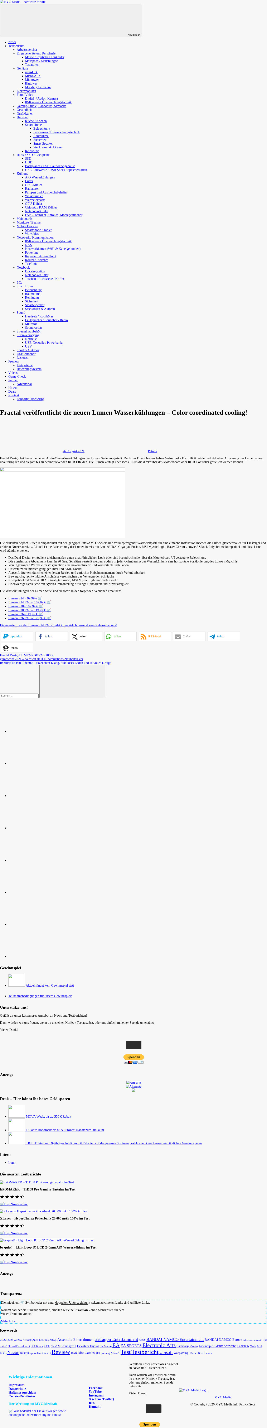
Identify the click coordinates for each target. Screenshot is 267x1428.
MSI (259, 1346)
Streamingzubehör (29, 331)
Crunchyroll (68, 1346)
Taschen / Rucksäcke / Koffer (44, 279)
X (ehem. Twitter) (101, 1399)
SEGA (115, 1353)
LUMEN (25, 655)
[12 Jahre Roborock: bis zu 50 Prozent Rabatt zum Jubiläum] (17, 1130)
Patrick (152, 451)
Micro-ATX (33, 76)
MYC (3, 1353)
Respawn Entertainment (39, 1353)
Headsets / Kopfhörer (39, 316)
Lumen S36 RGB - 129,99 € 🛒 (29, 618)
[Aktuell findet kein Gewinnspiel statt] (17, 985)
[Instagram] (39, 828)
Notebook (23, 267)
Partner (13, 380)
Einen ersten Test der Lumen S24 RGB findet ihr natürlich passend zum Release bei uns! (58, 625)
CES (47, 1346)
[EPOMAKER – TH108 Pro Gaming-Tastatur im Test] (37, 1182)
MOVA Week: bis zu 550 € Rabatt (48, 1116)
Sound (21, 312)
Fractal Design (9, 655)
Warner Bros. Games (200, 1353)
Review (22, 1204)
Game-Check (17, 376)
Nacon (13, 1352)
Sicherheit (40, 140)
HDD (29, 162)
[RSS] (39, 924)
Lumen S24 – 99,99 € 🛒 (25, 598)
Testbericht (145, 1351)
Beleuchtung (41, 128)
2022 (3, 1339)
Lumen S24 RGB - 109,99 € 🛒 (29, 602)
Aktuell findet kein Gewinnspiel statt (50, 985)
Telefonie (31, 263)
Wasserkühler (34, 196)
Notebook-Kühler (36, 211)
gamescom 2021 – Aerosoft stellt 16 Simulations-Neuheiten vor (41, 659)
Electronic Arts (159, 1345)
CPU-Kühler (33, 185)
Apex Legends (40, 1339)
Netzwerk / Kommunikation (35, 237)
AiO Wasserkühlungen (40, 177)
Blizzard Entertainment (19, 1346)
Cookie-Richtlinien (22, 1396)
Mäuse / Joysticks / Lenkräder (44, 57)
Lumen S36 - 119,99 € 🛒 (25, 614)
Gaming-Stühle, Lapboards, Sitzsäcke (41, 106)
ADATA (18, 1340)
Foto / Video (25, 94)
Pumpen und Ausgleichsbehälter (46, 192)
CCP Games (37, 1346)
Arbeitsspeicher (27, 49)
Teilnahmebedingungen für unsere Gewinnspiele (40, 996)
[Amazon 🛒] (39, 892)
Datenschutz (17, 1388)
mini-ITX (31, 72)
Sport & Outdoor (28, 350)
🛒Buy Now (8, 1204)
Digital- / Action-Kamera (41, 98)
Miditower (32, 79)
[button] (17, 636)
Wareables (32, 233)
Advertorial (24, 384)
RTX (98, 1353)
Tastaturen (32, 64)
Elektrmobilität (26, 91)
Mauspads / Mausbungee (41, 61)
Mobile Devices (27, 226)
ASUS (142, 1339)
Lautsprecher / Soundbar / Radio (46, 320)
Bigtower (31, 83)
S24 (41, 655)
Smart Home (33, 124)
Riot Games (86, 1353)
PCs (19, 282)
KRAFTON (243, 1346)
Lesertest (22, 357)
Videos (13, 372)
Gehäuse (22, 68)
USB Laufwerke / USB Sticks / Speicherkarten (56, 170)
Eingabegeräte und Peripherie (36, 53)
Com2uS (55, 1346)
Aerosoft (27, 1339)
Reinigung (32, 151)
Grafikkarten (25, 113)
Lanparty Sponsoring (30, 399)
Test (126, 1351)
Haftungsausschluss (22, 1392)
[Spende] (39, 731)
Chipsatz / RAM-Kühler (41, 207)
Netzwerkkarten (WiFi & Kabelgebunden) (53, 248)
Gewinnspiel (206, 1346)
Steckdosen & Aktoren (48, 147)
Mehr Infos (8, 1321)
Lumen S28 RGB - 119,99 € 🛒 (29, 610)
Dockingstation (35, 271)
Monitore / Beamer (29, 222)
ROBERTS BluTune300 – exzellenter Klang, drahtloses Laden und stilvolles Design (55, 663)
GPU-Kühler (33, 203)
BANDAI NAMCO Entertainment (175, 1339)
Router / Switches (36, 260)
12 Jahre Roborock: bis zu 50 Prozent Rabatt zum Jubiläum (65, 1130)
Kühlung (22, 173)
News (12, 42)
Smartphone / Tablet (38, 230)
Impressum (16, 1385)
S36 (51, 655)
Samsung (105, 1353)
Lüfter (29, 181)
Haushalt (22, 117)
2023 (10, 1339)
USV (28, 346)
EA (116, 1345)
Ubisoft (166, 1352)
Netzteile (31, 339)
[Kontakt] (39, 956)
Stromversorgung (28, 335)
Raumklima (41, 136)
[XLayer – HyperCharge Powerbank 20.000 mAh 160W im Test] (44, 1211)
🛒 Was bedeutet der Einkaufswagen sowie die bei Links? (37, 1413)
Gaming (194, 1346)
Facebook (95, 1388)
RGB (34, 655)
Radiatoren (32, 188)
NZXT (23, 1353)
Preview (13, 361)
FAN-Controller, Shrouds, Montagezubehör (53, 215)
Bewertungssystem (29, 369)
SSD (28, 158)
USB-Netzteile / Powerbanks (44, 342)
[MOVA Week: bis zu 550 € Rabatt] (17, 1116)
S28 (46, 655)
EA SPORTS (131, 1345)
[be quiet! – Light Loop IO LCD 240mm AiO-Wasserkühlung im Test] (47, 1240)
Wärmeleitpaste (35, 200)
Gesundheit (24, 109)
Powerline (31, 252)
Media (253, 1346)
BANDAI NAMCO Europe (223, 1339)
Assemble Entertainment (75, 1339)
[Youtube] (39, 795)
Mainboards (24, 218)
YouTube (95, 1391)
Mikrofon (31, 324)
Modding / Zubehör (38, 87)
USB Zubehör (26, 354)
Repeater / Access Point (40, 256)
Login (12, 1162)
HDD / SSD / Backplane (33, 155)
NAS (28, 245)
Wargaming (181, 1353)
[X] (39, 860)
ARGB (53, 1340)
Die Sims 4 (105, 1346)
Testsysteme (25, 365)
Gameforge (183, 1346)
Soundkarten (33, 327)
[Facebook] (39, 763)
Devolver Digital (88, 1346)
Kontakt (13, 395)
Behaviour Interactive (253, 1340)
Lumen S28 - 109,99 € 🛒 (25, 606)
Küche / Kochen (36, 121)
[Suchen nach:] (19, 695)
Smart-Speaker (43, 143)
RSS (91, 1403)
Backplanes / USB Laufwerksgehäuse (50, 166)
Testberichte (16, 46)
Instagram (95, 1395)
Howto (13, 387)
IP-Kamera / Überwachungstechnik (48, 102)
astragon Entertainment (116, 1339)
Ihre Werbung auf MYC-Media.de (33, 1403)
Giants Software (225, 1346)
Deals (12, 391)
